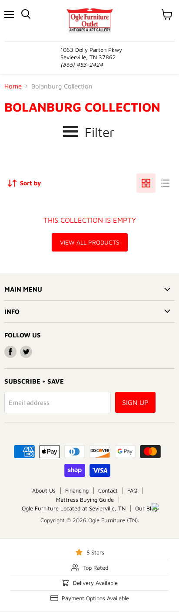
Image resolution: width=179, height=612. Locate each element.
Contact (108, 490)
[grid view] (146, 183)
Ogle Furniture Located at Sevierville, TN (74, 508)
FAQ (132, 490)
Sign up (135, 402)
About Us (44, 490)
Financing (77, 490)
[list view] (165, 183)
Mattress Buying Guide (85, 499)
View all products (89, 242)
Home (13, 86)
